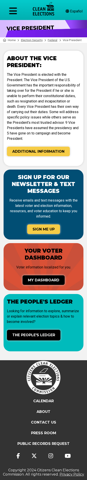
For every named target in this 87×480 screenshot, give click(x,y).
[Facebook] (18, 456)
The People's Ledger (33, 335)
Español (76, 11)
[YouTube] (68, 456)
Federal (52, 40)
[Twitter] (34, 456)
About (43, 412)
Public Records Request (43, 444)
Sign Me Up (44, 229)
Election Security (32, 40)
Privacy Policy (72, 474)
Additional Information (38, 151)
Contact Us (43, 422)
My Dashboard (43, 280)
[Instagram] (50, 456)
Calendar (43, 401)
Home (12, 40)
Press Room (43, 433)
